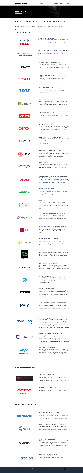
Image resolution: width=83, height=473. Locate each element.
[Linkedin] (65, 469)
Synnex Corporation (55, 426)
